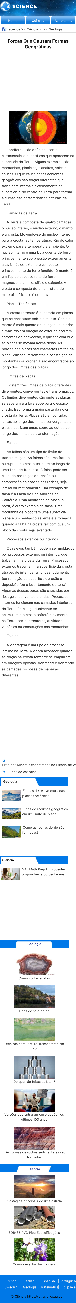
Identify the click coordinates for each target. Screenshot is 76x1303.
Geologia (56, 29)
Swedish (11, 1287)
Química (38, 21)
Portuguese (67, 1281)
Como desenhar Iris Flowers (34, 1264)
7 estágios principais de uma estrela (34, 1201)
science (14, 29)
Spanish (49, 1281)
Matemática (49, 1287)
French (11, 1281)
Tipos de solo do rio (34, 1011)
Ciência (32, 29)
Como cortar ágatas (34, 978)
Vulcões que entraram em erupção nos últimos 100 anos (34, 1116)
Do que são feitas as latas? (34, 1082)
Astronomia (63, 21)
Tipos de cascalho (23, 772)
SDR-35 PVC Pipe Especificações (34, 1233)
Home (12, 21)
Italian (29, 1281)
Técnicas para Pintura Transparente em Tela (34, 1046)
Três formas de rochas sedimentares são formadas (34, 1154)
